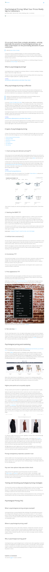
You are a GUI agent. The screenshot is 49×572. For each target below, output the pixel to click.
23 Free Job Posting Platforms (13, 171)
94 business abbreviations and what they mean (18, 80)
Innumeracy (8, 141)
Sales (27, 13)
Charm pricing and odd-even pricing (12, 137)
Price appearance (9, 143)
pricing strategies (14, 61)
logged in (12, 557)
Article (20, 13)
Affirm (7, 473)
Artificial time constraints (10, 140)
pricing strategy (14, 400)
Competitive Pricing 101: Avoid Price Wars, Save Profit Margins (22, 231)
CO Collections (13, 405)
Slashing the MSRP (9, 138)
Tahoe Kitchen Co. (33, 173)
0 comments (31, 13)
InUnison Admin (9, 13)
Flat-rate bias (8, 145)
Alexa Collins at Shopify (14, 50)
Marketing (24, 13)
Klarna (10, 473)
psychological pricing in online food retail (14, 164)
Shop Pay (16, 473)
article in (21, 281)
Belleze (34, 158)
